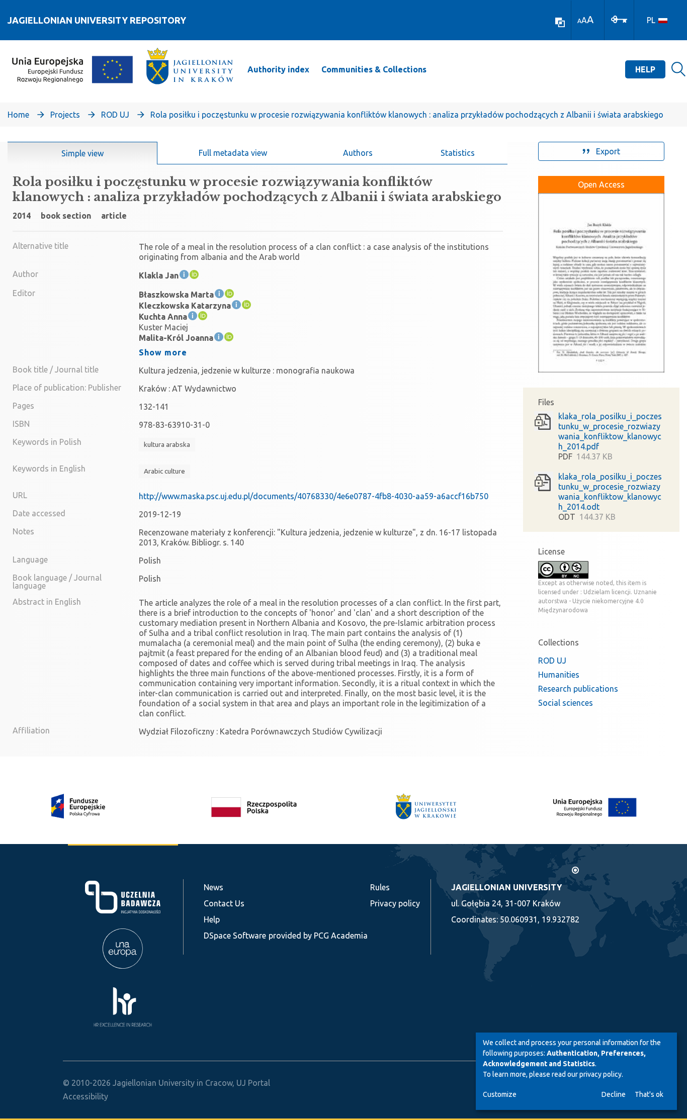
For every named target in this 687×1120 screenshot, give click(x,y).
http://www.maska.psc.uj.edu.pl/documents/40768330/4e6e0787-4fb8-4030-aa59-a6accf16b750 (313, 496)
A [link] (579, 21)
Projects (65, 114)
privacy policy (600, 1074)
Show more (163, 352)
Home (18, 114)
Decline (614, 1094)
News (213, 887)
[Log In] (619, 18)
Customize (500, 1094)
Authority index (278, 69)
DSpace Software (235, 935)
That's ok (649, 1094)
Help (645, 69)
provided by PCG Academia (318, 935)
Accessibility (85, 1096)
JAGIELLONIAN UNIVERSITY (506, 887)
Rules (380, 887)
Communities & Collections (373, 69)
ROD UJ (115, 114)
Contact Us (224, 903)
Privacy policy (395, 903)
